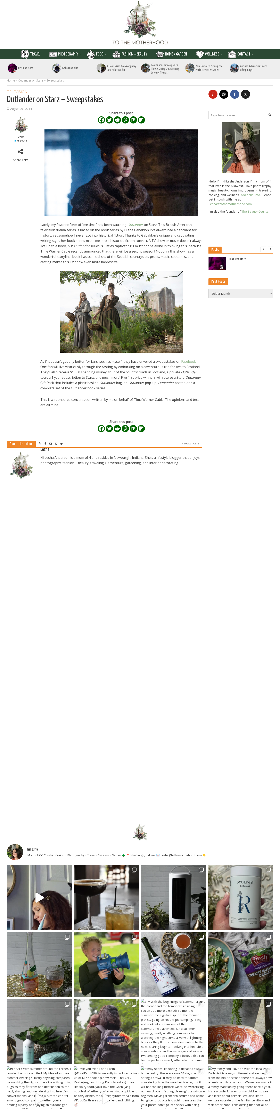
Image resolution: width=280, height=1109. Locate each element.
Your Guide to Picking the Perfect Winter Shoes (209, 68)
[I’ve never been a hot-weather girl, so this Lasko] (173, 897)
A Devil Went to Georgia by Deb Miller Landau (121, 68)
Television (17, 92)
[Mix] (133, 119)
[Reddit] (117, 119)
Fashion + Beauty (134, 54)
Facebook (188, 361)
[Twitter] (109, 119)
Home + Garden (176, 54)
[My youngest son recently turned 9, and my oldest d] (106, 964)
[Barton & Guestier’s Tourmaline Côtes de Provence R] (39, 964)
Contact (243, 54)
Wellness (212, 54)
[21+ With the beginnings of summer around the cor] (173, 1031)
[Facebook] (101, 119)
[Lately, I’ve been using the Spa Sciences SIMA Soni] (39, 897)
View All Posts (190, 443)
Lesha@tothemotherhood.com (230, 204)
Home (11, 80)
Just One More (25, 68)
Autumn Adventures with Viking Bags (253, 68)
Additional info (250, 195)
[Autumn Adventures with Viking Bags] (234, 68)
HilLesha (22, 140)
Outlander (135, 224)
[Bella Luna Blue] (56, 68)
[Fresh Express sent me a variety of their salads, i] (240, 1031)
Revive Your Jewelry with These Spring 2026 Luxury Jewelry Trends (165, 69)
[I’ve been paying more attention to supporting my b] (240, 897)
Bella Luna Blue (70, 68)
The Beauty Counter (255, 211)
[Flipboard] (141, 119)
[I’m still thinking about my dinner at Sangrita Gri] (106, 897)
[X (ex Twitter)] (245, 94)
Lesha (21, 137)
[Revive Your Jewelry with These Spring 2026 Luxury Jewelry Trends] (145, 68)
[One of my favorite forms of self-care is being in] (39, 1031)
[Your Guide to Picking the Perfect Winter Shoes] (190, 68)
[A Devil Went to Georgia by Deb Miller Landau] (101, 68)
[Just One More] (12, 68)
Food (100, 54)
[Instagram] (223, 94)
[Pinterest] (125, 119)
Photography (68, 54)
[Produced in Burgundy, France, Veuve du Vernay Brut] (173, 964)
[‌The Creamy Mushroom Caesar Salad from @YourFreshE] (240, 964)
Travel (35, 54)
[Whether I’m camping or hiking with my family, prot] (106, 1031)
